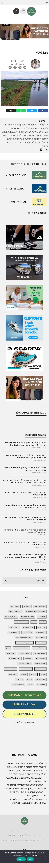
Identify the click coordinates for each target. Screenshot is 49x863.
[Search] (2, 2)
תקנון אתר (9, 840)
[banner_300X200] (24, 327)
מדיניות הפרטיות (17, 855)
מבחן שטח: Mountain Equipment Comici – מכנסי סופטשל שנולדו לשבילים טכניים (25, 557)
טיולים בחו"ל (13, 632)
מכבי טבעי (10, 653)
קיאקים (33, 674)
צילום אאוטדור (10, 668)
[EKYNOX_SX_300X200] (24, 267)
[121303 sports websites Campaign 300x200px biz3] (24, 297)
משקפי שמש (40, 658)
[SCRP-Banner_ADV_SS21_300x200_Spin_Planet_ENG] (24, 357)
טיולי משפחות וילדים (24, 637)
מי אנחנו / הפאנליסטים (30, 835)
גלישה (43, 622)
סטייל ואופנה (40, 663)
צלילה (43, 674)
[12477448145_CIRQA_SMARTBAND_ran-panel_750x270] (24, 32)
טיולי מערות (40, 637)
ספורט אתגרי (40, 668)
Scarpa (42, 616)
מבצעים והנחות (24, 653)
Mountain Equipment (35, 611)
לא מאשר (21, 859)
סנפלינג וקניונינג (24, 663)
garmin (27, 606)
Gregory (15, 606)
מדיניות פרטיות (24, 842)
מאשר (30, 859)
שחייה (29, 679)
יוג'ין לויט (17, 61)
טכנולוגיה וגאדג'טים (21, 648)
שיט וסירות (41, 684)
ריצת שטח (12, 674)
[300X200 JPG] (24, 237)
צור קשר (11, 835)
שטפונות (20, 679)
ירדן (7, 648)
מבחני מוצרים (40, 653)
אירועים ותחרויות (27, 616)
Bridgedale (40, 606)
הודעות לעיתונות (21, 622)
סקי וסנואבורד (26, 668)
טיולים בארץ (27, 632)
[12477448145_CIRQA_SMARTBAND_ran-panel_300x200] (24, 388)
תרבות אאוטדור (18, 684)
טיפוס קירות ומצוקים (24, 642)
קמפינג (23, 674)
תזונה (30, 684)
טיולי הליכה (40, 632)
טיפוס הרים (41, 642)
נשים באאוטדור (14, 658)
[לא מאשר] (46, 856)
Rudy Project (15, 611)
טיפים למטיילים (39, 648)
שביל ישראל (40, 679)
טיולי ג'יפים (14, 627)
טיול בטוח (41, 627)
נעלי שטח (28, 658)
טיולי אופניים (28, 627)
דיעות (34, 622)
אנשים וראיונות (11, 616)
